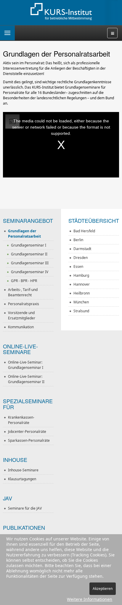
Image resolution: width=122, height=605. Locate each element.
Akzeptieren (103, 588)
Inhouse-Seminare (23, 470)
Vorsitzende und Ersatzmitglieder (21, 315)
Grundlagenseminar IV (29, 271)
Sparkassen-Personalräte (29, 440)
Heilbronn (81, 293)
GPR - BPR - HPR (24, 280)
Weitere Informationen (89, 599)
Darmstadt (82, 248)
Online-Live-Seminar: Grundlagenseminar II (26, 379)
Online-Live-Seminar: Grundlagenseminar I (25, 365)
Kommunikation (21, 326)
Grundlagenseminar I (28, 245)
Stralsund (81, 310)
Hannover (81, 284)
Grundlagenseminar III (30, 262)
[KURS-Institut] (61, 12)
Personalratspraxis (23, 303)
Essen (78, 266)
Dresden (80, 257)
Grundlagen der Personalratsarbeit (24, 233)
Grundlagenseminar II (29, 254)
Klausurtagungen (22, 478)
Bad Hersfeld (84, 230)
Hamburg (81, 275)
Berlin (78, 239)
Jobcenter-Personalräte (27, 431)
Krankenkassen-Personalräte (21, 420)
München (81, 302)
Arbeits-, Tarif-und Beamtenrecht (23, 292)
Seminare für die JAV (25, 508)
